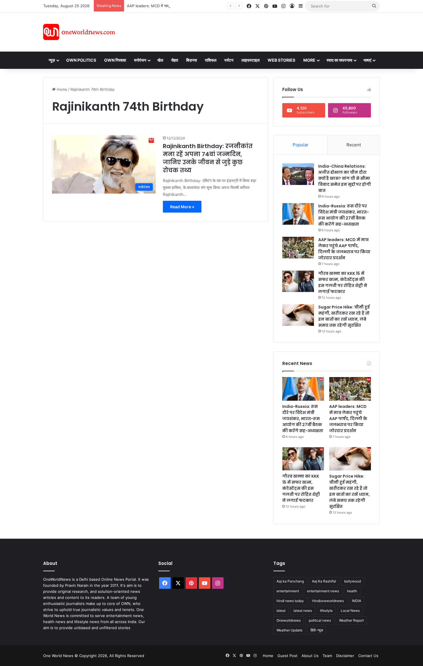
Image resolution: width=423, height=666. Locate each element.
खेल (160, 60)
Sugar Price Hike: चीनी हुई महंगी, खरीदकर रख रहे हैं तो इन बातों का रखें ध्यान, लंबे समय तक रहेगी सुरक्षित (344, 316)
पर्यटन (228, 60)
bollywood (352, 581)
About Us (310, 655)
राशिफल (210, 60)
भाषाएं (367, 60)
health (352, 591)
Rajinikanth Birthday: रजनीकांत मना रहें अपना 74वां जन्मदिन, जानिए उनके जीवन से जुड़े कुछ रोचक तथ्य (208, 158)
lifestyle (326, 610)
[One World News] (79, 32)
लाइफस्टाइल (250, 60)
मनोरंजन (140, 60)
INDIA (356, 601)
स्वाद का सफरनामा (339, 60)
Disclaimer (345, 655)
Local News (350, 610)
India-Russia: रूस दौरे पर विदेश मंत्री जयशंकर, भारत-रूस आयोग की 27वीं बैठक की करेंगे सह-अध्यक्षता (343, 215)
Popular (300, 144)
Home (61, 89)
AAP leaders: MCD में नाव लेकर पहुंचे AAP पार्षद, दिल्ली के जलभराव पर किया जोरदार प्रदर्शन (194, 5)
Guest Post (287, 655)
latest (281, 610)
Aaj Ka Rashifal (324, 581)
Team (327, 655)
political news (320, 620)
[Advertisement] (263, 31)
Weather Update (289, 630)
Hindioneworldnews (328, 601)
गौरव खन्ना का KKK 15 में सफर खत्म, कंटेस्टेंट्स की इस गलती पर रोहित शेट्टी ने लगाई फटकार (342, 282)
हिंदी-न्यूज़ (316, 630)
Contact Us (368, 655)
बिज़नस (191, 60)
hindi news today (290, 601)
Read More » (182, 206)
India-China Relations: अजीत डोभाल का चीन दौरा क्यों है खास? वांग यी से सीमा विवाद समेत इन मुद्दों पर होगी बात (344, 178)
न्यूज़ (52, 60)
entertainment (288, 591)
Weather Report (351, 620)
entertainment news (323, 591)
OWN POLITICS (81, 60)
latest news (303, 610)
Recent (353, 144)
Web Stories (281, 60)
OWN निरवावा (115, 60)
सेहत (174, 60)
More (309, 60)
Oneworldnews (289, 620)
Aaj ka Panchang (290, 581)
